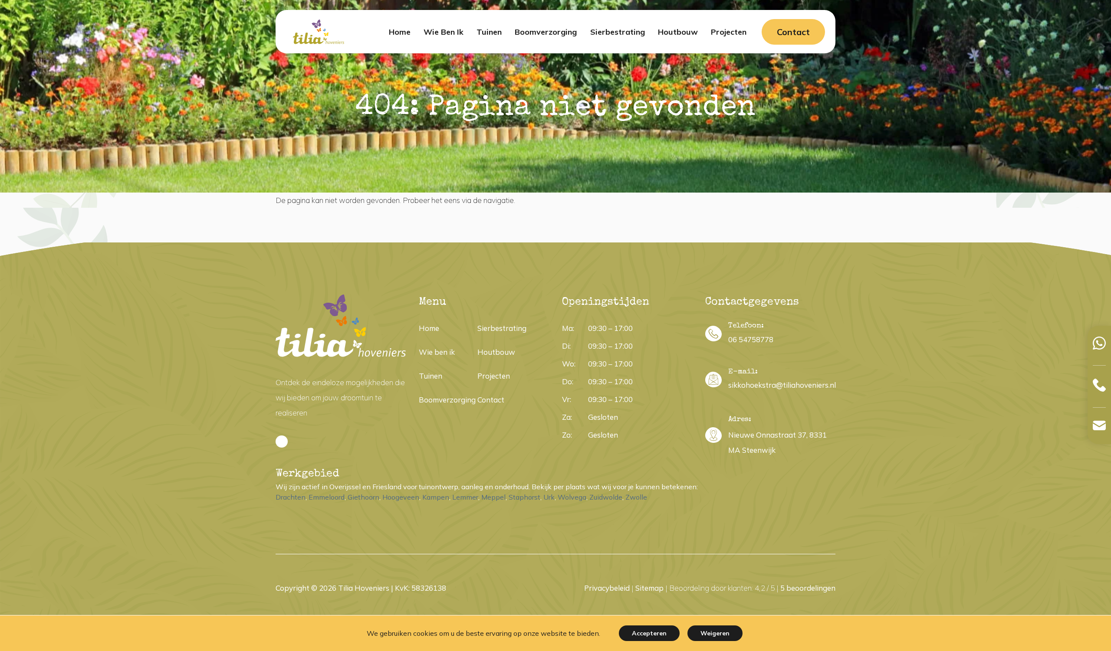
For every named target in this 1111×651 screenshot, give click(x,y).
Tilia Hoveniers (363, 587)
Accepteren (649, 633)
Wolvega (572, 497)
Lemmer (465, 497)
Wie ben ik (437, 352)
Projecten (493, 375)
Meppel (493, 497)
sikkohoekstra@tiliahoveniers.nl (782, 384)
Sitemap (649, 587)
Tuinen (430, 375)
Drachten (291, 497)
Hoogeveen (400, 497)
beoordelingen (807, 587)
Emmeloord (327, 497)
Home (429, 328)
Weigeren (715, 633)
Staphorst (524, 497)
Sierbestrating (501, 328)
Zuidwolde (605, 497)
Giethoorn (363, 497)
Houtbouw (496, 352)
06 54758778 (750, 339)
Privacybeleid (607, 587)
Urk (549, 497)
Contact (793, 31)
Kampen (435, 497)
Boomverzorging (447, 399)
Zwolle (636, 497)
